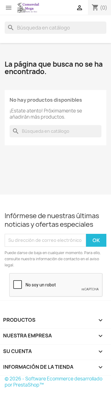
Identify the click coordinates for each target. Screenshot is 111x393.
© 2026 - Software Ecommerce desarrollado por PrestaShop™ (53, 381)
